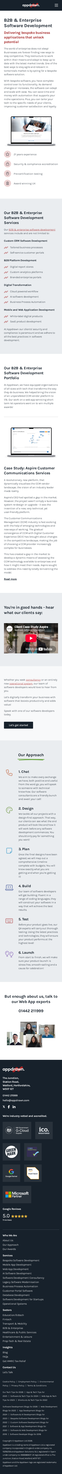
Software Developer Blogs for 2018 (25, 1434)
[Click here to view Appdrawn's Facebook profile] (9, 1107)
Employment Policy (27, 1381)
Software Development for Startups (23, 1299)
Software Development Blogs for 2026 (20, 1406)
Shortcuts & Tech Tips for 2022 (32, 1400)
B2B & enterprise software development (32, 229)
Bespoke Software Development (21, 1260)
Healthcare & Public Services (19, 1332)
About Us (8, 1240)
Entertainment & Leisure (17, 1336)
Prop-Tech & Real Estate (17, 1341)
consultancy (33, 679)
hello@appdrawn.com (16, 1100)
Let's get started (18, 725)
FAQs (5, 1356)
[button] (10, 579)
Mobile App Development (17, 1264)
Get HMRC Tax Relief (14, 1361)
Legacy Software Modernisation (21, 1282)
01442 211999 (10, 1095)
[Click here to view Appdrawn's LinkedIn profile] (14, 1107)
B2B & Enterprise (13, 1328)
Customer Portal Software (18, 1290)
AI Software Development (17, 1273)
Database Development (16, 1295)
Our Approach (11, 1244)
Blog (5, 1352)
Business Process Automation (20, 1286)
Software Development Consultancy (23, 1277)
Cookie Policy (9, 1381)
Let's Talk (8, 1372)
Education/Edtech (13, 1315)
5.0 (6, 1215)
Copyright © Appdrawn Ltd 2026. (18, 1440)
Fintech (7, 1319)
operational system (21, 683)
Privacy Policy (17, 1385)
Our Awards (9, 1249)
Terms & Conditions (37, 1385)
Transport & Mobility (15, 1323)
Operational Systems (15, 1303)
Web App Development (16, 1269)
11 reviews (7, 1220)
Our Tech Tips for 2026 (13, 1392)
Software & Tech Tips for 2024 (24, 1396)
